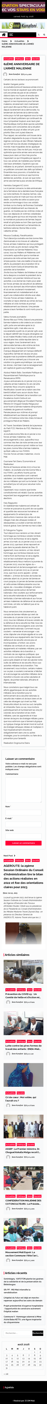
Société (35, 59)
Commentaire (11, 774)
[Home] (4, 34)
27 (23, 1365)
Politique (19, 59)
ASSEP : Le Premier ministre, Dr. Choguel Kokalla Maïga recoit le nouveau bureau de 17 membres (23, 1151)
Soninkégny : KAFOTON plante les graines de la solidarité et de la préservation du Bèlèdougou (23, 1282)
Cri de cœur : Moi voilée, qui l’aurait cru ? (20, 1099)
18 (12, 1362)
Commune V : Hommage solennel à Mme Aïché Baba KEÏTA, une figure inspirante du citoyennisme (22, 1320)
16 (40, 1358)
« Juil (6, 1374)
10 (7, 1358)
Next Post (8, 856)
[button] (39, 34)
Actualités (8, 59)
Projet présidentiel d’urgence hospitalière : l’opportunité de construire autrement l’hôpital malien (23, 1309)
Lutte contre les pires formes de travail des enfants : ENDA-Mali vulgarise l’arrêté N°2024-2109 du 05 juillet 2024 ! (23, 1047)
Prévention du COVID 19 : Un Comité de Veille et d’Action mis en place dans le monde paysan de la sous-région (23, 996)
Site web (9, 830)
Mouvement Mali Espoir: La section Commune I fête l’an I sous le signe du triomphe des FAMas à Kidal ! (22, 1254)
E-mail (9, 818)
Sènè (28, 59)
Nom (8, 806)
